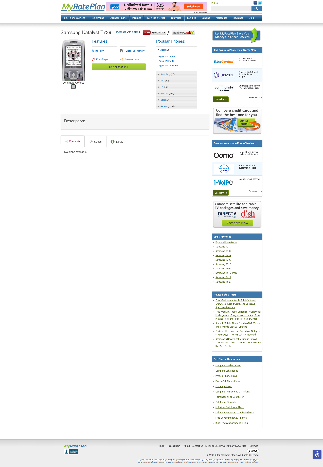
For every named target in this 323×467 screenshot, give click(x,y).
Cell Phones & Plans (74, 18)
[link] (72, 141)
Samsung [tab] (167, 106)
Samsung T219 (223, 246)
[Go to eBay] (184, 32)
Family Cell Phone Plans (228, 381)
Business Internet (156, 18)
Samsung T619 (223, 277)
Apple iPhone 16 (166, 60)
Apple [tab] (165, 49)
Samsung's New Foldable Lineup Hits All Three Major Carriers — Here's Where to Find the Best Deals (239, 342)
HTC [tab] (164, 80)
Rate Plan (82, 6)
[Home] (88, 446)
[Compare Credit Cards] (237, 121)
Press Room (174, 446)
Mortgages (221, 18)
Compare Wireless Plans (228, 365)
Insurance (238, 18)
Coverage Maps (224, 386)
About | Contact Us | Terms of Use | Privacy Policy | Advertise (215, 446)
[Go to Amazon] (155, 32)
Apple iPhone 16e (167, 56)
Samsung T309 (223, 251)
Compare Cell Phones (227, 370)
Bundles (191, 18)
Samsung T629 (223, 281)
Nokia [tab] (165, 99)
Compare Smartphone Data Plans (233, 391)
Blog (251, 18)
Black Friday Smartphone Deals (232, 423)
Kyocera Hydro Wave (226, 242)
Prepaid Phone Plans (226, 376)
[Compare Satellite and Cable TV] (237, 214)
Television (176, 18)
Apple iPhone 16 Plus (169, 65)
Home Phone (97, 18)
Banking (206, 18)
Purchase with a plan (127, 31)
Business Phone (118, 18)
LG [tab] (164, 86)
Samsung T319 (223, 264)
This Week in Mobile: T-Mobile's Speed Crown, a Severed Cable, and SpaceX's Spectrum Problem (236, 304)
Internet (136, 18)
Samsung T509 (223, 268)
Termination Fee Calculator (230, 397)
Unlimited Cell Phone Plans (230, 407)
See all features (118, 67)
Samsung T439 (223, 255)
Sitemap (254, 446)
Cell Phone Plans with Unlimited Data (235, 412)
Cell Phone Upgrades (227, 402)
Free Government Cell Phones (231, 417)
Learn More (221, 99)
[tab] (176, 61)
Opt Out (253, 451)
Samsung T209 (223, 259)
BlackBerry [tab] (167, 74)
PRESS (214, 2)
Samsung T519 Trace (227, 273)
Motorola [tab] (167, 93)
